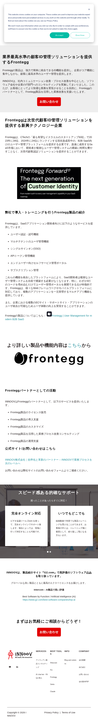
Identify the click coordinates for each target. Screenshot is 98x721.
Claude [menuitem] (52, 691)
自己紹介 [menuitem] (82, 667)
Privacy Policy (51, 712)
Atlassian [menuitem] (53, 663)
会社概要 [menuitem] (82, 660)
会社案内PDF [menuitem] (84, 682)
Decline (80, 35)
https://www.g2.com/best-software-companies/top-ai (49, 599)
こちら (75, 345)
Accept (60, 35)
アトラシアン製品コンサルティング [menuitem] (41, 663)
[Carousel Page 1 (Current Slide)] (47, 552)
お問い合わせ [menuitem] (84, 674)
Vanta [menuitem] (52, 684)
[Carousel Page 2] (50, 552)
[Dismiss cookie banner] (89, 9)
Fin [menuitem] (51, 670)
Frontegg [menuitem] (53, 677)
